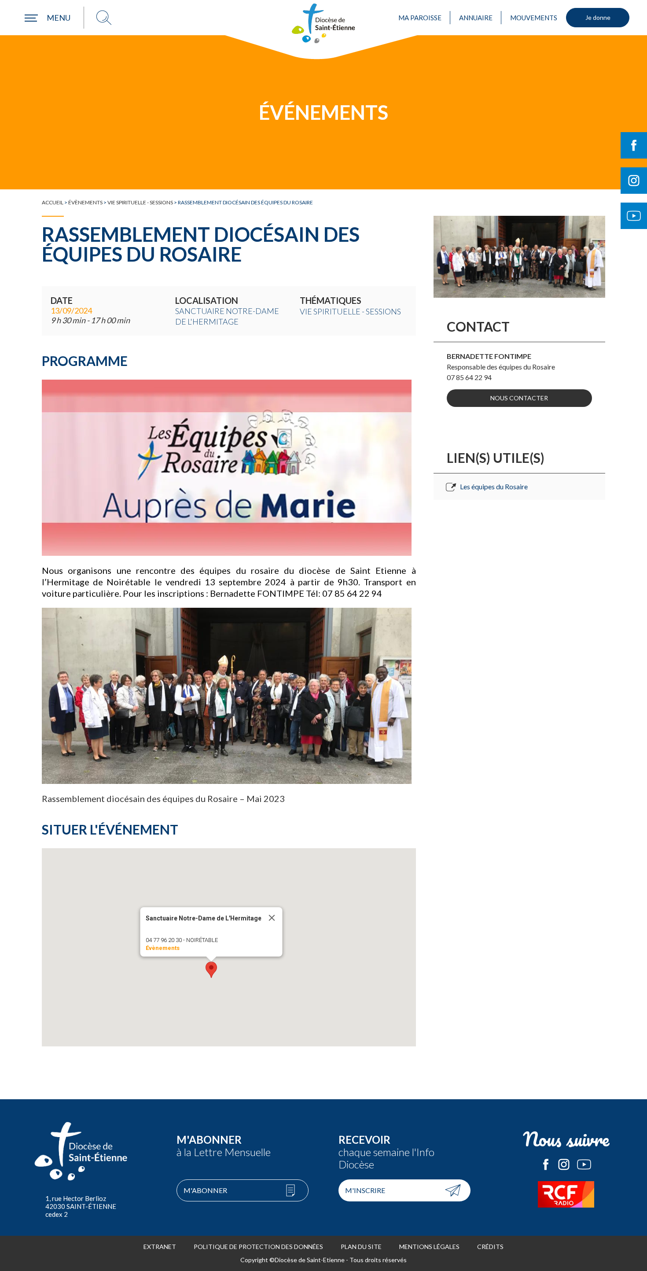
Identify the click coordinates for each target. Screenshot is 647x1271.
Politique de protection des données (258, 1246)
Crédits (490, 1246)
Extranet (159, 1246)
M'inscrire (365, 1190)
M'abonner (205, 1190)
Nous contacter (519, 398)
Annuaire (476, 18)
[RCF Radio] (566, 1194)
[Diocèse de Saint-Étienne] (323, 23)
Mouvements (533, 18)
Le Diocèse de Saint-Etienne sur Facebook (545, 1164)
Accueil (52, 202)
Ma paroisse (419, 18)
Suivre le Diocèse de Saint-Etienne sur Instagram (634, 180)
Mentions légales (429, 1246)
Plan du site (361, 1246)
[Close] (271, 917)
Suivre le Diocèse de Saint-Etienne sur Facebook (634, 145)
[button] (211, 969)
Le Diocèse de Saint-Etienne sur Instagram (564, 1164)
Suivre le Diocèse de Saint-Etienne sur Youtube (634, 216)
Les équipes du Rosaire (494, 486)
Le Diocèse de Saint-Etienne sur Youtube (584, 1164)
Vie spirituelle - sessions (140, 202)
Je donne (597, 17)
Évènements (85, 202)
